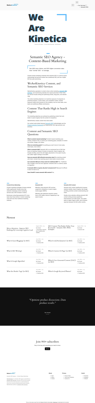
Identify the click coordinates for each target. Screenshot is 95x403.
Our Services (81, 5)
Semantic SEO (81, 229)
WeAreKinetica (12, 5)
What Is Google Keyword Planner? (59, 271)
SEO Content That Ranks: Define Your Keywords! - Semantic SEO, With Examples (61, 227)
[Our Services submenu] (86, 5)
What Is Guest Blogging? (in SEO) (18, 241)
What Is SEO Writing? (14, 251)
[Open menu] (73, 5)
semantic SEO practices (22, 384)
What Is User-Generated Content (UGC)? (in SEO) (62, 261)
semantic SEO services (11, 380)
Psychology (39, 229)
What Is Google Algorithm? (16, 261)
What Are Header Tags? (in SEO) (18, 271)
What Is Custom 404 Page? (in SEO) (60, 251)
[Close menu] (77, 2)
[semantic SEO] (49, 123)
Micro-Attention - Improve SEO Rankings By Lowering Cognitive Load (20, 229)
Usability (38, 232)
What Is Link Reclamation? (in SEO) (60, 241)
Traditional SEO (41, 231)
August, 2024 (39, 226)
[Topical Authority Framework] (35, 125)
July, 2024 (38, 239)
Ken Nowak (38, 227)
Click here (55, 402)
